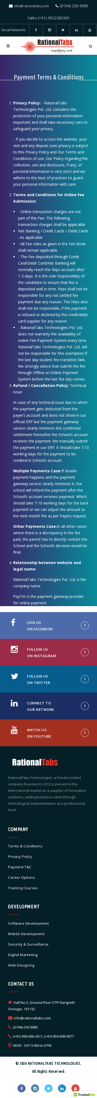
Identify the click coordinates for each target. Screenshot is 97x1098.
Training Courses (23, 887)
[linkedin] (76, 30)
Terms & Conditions (25, 846)
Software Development (28, 923)
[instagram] (35, 1088)
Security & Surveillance (28, 944)
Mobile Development (26, 933)
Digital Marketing (23, 954)
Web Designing (21, 965)
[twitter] (63, 30)
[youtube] (89, 30)
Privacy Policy (20, 856)
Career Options (21, 877)
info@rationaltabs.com (31, 6)
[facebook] (36, 30)
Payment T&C (20, 867)
